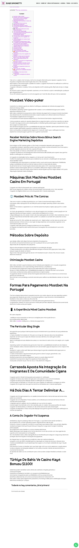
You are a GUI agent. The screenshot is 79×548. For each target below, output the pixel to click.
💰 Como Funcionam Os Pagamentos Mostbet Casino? (22, 61)
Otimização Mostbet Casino (20, 25)
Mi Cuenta (74, 3)
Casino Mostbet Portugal (19, 50)
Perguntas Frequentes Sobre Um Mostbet (21, 67)
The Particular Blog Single (19, 31)
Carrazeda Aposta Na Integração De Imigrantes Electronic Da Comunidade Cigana (22, 33)
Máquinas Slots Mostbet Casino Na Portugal (22, 21)
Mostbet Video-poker (18, 16)
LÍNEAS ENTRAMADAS (53, 3)
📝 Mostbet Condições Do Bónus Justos (21, 75)
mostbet (18, 321)
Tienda (68, 3)
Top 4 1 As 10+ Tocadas (19, 68)
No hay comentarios (22, 10)
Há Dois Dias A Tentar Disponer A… (22, 35)
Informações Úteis (18, 49)
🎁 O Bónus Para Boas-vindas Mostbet (20, 52)
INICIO (38, 3)
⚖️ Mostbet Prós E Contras (20, 23)
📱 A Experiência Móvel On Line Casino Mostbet (21, 29)
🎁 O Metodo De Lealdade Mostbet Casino (22, 70)
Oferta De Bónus (17, 47)
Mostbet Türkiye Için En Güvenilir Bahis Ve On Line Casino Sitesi (21, 56)
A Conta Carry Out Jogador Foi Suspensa (21, 37)
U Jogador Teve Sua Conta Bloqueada (20, 72)
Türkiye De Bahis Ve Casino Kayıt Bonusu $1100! (21, 39)
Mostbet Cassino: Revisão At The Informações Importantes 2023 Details (21, 64)
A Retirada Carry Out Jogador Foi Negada (21, 54)
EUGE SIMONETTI (14, 3)
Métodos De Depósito (18, 24)
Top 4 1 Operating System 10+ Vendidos (20, 59)
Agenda (62, 3)
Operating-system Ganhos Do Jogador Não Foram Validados (21, 45)
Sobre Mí (43, 3)
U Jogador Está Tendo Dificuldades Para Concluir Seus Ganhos (22, 43)
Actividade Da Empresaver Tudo (21, 41)
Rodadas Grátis (17, 48)
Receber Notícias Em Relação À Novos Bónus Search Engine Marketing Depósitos (21, 18)
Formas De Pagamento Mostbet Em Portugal (22, 27)
